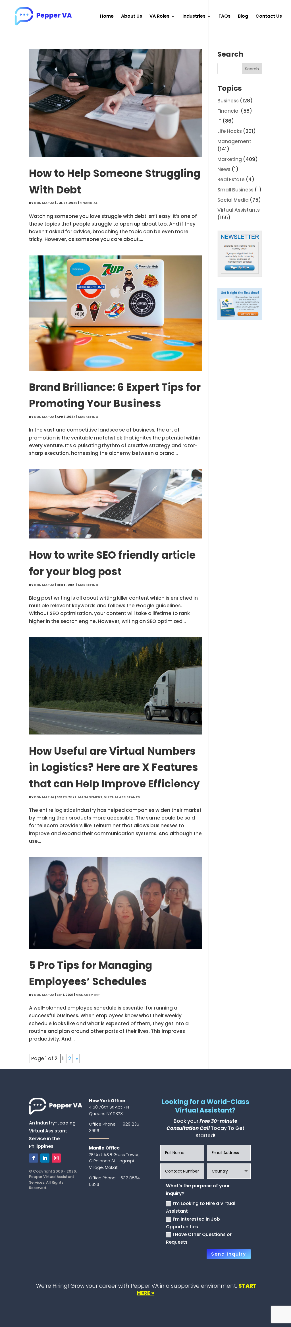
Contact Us (268, 16)
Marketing (88, 416)
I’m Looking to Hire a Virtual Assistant (200, 1207)
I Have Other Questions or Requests (199, 1238)
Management (90, 797)
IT (219, 120)
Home (107, 16)
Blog (243, 16)
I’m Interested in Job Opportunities (193, 1223)
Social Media (233, 200)
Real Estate (231, 179)
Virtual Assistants (122, 797)
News (223, 169)
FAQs (224, 16)
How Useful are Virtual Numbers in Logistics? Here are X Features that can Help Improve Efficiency (114, 767)
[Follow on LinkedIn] (44, 1158)
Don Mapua (44, 203)
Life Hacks (229, 131)
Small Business (235, 189)
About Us (131, 16)
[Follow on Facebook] (33, 1158)
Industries (193, 16)
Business (228, 100)
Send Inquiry (228, 1254)
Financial (88, 203)
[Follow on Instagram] (56, 1158)
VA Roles (159, 16)
